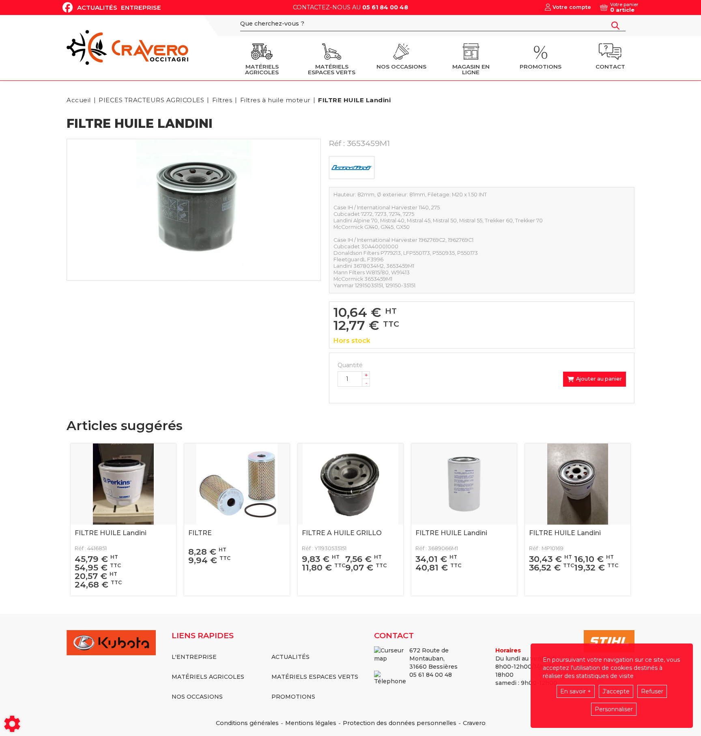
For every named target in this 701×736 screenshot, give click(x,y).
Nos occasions (197, 696)
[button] (353, 100)
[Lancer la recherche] (615, 25)
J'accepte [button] (616, 691)
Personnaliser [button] (614, 709)
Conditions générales (247, 723)
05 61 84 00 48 (385, 7)
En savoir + (575, 691)
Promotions (293, 696)
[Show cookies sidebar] (12, 724)
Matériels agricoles (208, 676)
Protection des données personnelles (399, 723)
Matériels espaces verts (314, 676)
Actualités (97, 7)
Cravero (474, 723)
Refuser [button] (652, 691)
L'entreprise (194, 657)
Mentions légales (310, 723)
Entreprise (141, 7)
